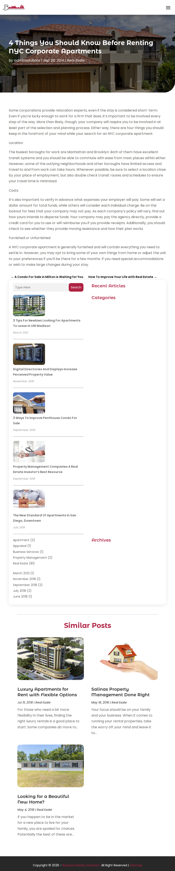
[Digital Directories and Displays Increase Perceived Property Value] (29, 355)
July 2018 (19, 591)
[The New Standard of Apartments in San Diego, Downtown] (29, 501)
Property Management (30, 557)
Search (76, 287)
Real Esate (76, 60)
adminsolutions (27, 60)
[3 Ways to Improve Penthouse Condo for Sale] (29, 403)
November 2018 (24, 579)
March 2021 (21, 573)
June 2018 (20, 596)
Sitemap (136, 865)
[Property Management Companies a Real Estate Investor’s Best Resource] (29, 452)
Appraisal (19, 546)
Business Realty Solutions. (81, 865)
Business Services (26, 552)
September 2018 (25, 585)
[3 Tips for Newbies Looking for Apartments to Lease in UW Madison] (29, 306)
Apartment (21, 540)
